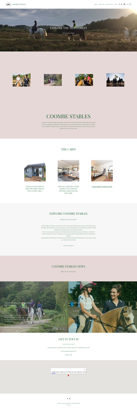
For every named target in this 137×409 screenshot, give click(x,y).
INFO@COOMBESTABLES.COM (68, 351)
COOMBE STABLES (18, 4)
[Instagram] (121, 4)
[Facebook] (119, 4)
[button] (130, 4)
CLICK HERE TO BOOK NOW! (102, 186)
